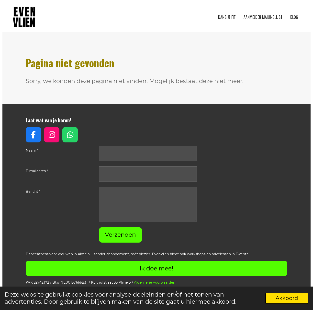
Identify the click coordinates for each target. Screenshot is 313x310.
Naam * (32, 150)
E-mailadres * (37, 171)
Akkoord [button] (287, 298)
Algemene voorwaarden (154, 282)
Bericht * (33, 191)
